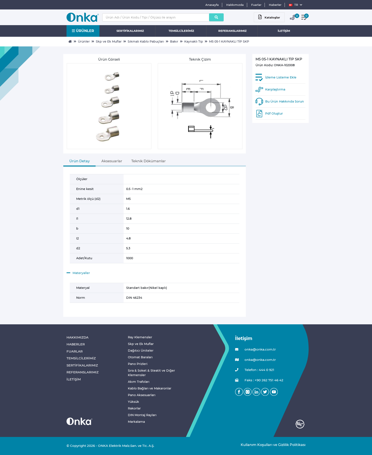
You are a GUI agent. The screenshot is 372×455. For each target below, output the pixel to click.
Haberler (275, 4)
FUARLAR (75, 351)
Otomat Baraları (140, 357)
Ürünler (84, 41)
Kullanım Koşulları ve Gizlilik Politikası (270, 445)
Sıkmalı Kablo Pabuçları (146, 41)
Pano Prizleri (137, 364)
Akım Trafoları (138, 382)
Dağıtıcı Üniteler (140, 350)
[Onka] (79, 421)
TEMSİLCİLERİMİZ (181, 30)
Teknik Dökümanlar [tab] (148, 161)
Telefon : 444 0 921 (259, 370)
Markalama (136, 422)
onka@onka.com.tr (260, 349)
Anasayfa (212, 4)
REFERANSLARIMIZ (232, 30)
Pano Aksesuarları (141, 395)
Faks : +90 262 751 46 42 (263, 380)
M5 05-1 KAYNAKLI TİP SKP (229, 41)
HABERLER (76, 344)
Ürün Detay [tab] (79, 161)
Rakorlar (134, 408)
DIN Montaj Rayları (142, 415)
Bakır (174, 41)
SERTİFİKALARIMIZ (130, 30)
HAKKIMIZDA (77, 337)
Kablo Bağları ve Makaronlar (149, 388)
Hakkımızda (235, 4)
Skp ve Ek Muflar (109, 41)
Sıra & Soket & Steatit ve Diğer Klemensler (151, 373)
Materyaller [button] (81, 273)
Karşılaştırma (275, 89)
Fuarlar (256, 4)
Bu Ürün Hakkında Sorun (284, 101)
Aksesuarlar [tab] (111, 161)
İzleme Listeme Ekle (280, 77)
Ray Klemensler (140, 337)
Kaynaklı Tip (193, 41)
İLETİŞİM (284, 30)
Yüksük (133, 402)
